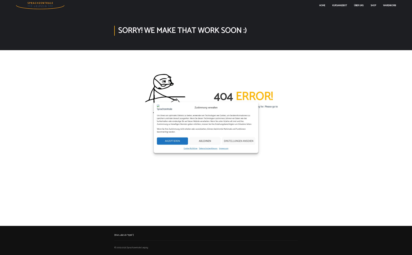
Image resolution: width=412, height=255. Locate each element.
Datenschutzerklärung (208, 148)
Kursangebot (339, 5)
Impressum (223, 148)
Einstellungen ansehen (238, 141)
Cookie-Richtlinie (190, 148)
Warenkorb (389, 5)
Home (322, 5)
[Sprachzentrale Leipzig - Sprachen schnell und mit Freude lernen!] (40, 5)
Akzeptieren (172, 141)
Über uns (359, 5)
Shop (373, 5)
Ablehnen (205, 141)
